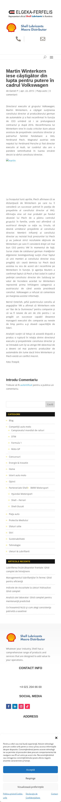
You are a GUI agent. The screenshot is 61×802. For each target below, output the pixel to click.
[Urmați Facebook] (8, 706)
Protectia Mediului (18, 520)
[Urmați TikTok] (27, 706)
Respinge (30, 778)
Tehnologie (14, 545)
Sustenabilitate (17, 538)
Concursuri (14, 456)
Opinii (12, 481)
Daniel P (13, 90)
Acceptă (30, 769)
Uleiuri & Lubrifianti (19, 551)
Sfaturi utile (15, 526)
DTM (13, 436)
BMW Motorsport (39, 487)
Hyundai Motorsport (21, 493)
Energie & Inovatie (18, 462)
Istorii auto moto (17, 475)
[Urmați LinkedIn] (14, 706)
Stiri (11, 532)
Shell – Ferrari (18, 500)
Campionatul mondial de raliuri (27, 430)
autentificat (26, 385)
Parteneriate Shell (18, 487)
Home (12, 469)
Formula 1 (16, 442)
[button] (56, 737)
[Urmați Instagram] (21, 706)
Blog (11, 420)
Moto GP (15, 449)
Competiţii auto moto (20, 426)
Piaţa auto (41, 90)
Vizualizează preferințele (31, 786)
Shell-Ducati (17, 506)
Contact (54, 793)
